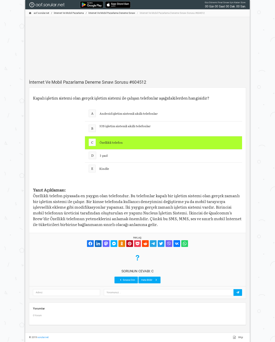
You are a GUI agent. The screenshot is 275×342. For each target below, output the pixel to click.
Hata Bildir (147, 279)
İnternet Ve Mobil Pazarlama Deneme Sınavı (111, 13)
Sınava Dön (128, 279)
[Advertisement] (137, 46)
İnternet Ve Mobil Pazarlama (69, 13)
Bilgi (240, 337)
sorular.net (43, 337)
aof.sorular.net (41, 13)
